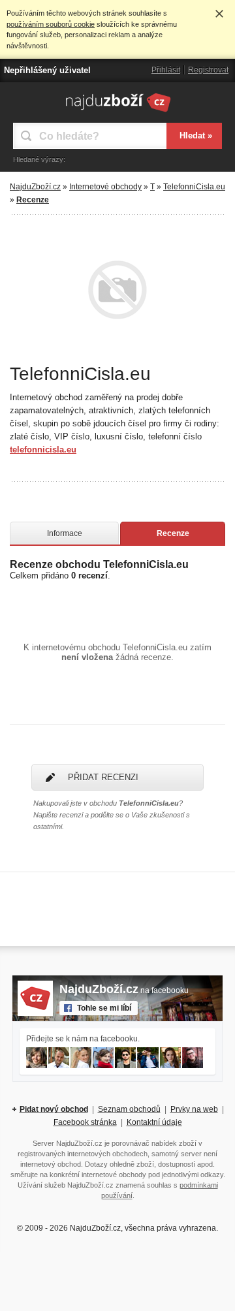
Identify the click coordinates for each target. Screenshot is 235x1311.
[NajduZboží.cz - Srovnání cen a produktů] (117, 111)
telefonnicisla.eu (43, 449)
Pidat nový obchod (54, 1109)
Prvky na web (194, 1109)
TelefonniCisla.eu (194, 186)
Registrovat (208, 69)
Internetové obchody (105, 186)
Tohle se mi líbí (104, 1008)
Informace (64, 533)
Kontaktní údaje (154, 1122)
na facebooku (124, 990)
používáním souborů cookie (51, 24)
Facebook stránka (85, 1122)
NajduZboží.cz (35, 186)
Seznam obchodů (129, 1109)
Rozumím (219, 14)
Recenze (173, 533)
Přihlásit (165, 69)
